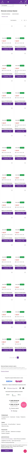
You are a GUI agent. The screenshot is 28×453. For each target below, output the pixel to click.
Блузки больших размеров (19, 438)
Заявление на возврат (16, 431)
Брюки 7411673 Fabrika (20, 73)
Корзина (18, 424)
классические (15, 14)
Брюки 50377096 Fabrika (20, 347)
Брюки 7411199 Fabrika (20, 238)
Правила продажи (5, 433)
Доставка (8, 431)
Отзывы (18, 417)
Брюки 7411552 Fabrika (20, 101)
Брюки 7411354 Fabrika (20, 183)
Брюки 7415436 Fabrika (7, 265)
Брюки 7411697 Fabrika (20, 265)
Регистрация (4, 424)
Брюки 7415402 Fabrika (7, 46)
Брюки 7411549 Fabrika (7, 128)
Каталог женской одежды (7, 438)
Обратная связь (5, 426)
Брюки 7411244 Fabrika (7, 210)
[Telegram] (20, 388)
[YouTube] (23, 388)
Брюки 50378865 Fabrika (7, 347)
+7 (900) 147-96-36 (14, 404)
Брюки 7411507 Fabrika (7, 156)
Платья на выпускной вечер (7, 442)
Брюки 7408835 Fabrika (20, 320)
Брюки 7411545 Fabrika (7, 292)
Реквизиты (23, 417)
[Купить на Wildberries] (19, 381)
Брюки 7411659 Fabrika (7, 101)
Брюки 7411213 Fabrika (7, 238)
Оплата (3, 431)
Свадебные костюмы (6, 440)
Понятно (7, 450)
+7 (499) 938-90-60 (14, 400)
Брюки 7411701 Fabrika (7, 73)
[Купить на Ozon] (9, 381)
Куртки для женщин (16, 440)
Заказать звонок (15, 408)
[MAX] (12, 388)
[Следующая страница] (18, 358)
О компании (12, 417)
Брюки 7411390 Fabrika (20, 292)
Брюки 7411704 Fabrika (20, 46)
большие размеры (6, 14)
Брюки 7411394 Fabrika (7, 183)
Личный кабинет (12, 424)
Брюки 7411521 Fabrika (20, 128)
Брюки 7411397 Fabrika (20, 156)
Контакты (3, 418)
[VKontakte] (4, 388)
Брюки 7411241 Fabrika (20, 210)
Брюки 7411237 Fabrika (7, 320)
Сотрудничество (5, 417)
